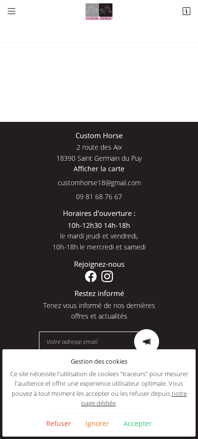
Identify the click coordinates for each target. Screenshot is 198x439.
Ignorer (97, 423)
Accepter (138, 423)
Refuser (58, 423)
